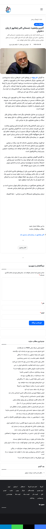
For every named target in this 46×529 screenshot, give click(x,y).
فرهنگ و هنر (34, 19)
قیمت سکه (26, 494)
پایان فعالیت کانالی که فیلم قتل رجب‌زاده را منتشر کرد (27, 426)
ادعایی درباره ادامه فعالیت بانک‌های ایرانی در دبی (29, 365)
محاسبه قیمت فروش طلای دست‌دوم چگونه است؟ (28, 369)
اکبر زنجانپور (22, 248)
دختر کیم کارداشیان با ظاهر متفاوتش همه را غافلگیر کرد (27, 407)
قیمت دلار (35, 494)
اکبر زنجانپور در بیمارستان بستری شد (32, 235)
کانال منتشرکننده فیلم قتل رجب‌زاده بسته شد (30, 414)
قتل (42, 494)
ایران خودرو (40, 491)
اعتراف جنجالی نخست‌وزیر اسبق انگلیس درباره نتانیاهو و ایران (25, 423)
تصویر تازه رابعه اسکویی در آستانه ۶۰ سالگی (30, 355)
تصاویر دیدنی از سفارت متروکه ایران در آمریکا (30, 386)
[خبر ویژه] (8, 9)
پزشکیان (32, 498)
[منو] (41, 10)
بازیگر (23, 491)
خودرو (4, 491)
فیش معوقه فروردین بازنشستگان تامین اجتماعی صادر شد (26, 393)
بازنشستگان (31, 491)
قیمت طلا (17, 494)
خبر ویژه (35, 77)
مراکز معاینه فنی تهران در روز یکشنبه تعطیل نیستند (28, 439)
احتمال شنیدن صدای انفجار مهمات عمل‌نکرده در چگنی (27, 448)
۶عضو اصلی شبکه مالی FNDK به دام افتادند (30, 348)
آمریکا (41, 487)
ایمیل (42, 313)
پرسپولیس (40, 498)
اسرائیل (15, 487)
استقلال (23, 487)
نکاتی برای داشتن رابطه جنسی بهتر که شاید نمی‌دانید (28, 362)
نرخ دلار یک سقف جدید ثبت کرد (34, 389)
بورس (17, 491)
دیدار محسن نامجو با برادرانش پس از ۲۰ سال (30, 403)
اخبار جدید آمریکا (32, 487)
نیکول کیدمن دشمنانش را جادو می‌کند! (32, 396)
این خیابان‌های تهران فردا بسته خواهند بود (31, 382)
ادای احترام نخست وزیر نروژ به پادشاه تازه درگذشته (28, 351)
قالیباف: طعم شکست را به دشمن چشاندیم (30, 358)
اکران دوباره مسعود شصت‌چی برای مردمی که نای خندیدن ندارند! (24, 410)
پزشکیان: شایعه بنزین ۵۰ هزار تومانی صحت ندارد (29, 430)
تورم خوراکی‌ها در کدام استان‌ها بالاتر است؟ (31, 458)
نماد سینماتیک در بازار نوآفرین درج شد (32, 375)
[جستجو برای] (4, 10)
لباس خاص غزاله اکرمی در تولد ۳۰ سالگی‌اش (30, 379)
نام (42, 303)
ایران (9, 487)
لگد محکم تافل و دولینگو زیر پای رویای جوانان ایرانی (28, 400)
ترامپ (11, 491)
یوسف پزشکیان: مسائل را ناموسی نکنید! (32, 372)
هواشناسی (9, 494)
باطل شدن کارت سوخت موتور (33, 473)
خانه (41, 19)
